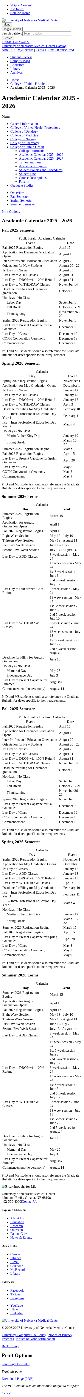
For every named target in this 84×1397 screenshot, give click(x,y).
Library (15, 68)
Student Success (21, 57)
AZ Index (17, 9)
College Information (32, 151)
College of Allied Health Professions (35, 127)
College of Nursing (23, 139)
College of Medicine (24, 135)
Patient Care (18, 1233)
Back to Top (10, 1346)
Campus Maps (20, 61)
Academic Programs (33, 166)
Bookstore (17, 65)
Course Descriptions (33, 178)
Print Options (11, 211)
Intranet (15, 1258)
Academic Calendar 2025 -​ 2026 (41, 154)
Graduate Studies (22, 185)
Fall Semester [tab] (19, 196)
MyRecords (25, 50)
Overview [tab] (17, 193)
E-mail (14, 1262)
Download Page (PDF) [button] (17, 1379)
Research (16, 1226)
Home (14, 80)
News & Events (21, 1237)
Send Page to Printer (16, 1364)
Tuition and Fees (30, 162)
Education (17, 1222)
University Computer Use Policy (24, 1335)
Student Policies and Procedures (40, 170)
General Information (24, 124)
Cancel (6, 1393)
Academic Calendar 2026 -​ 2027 (41, 158)
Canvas (41, 50)
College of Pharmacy (24, 143)
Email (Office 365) (61, 50)
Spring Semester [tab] (21, 200)
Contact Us (29, 1201)
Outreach (16, 1230)
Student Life (27, 174)
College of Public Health (27, 83)
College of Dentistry (24, 131)
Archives (16, 72)
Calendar (16, 1266)
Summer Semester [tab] (22, 204)
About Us (8, 50)
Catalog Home (20, 13)
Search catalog (12, 33)
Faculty (24, 181)
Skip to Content (21, 5)
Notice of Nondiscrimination (35, 1339)
